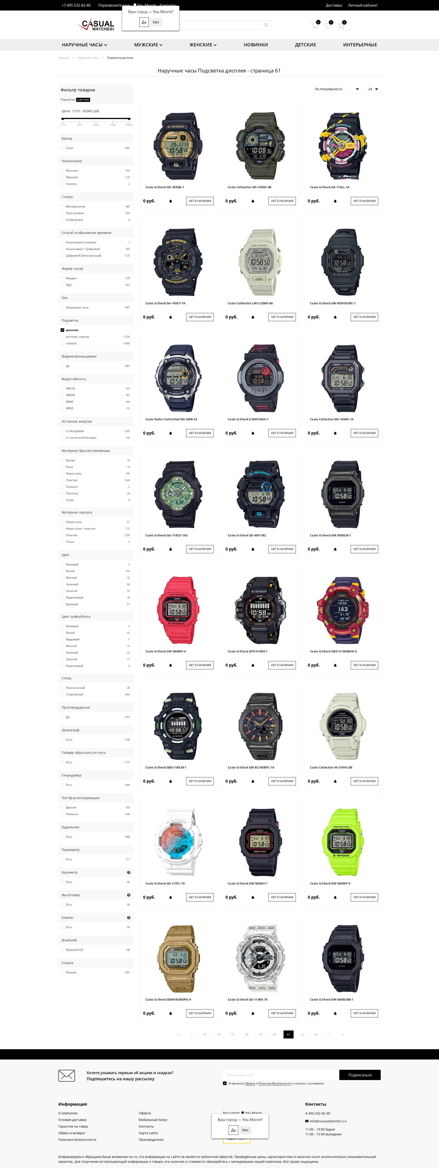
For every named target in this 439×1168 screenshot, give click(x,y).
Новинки (256, 45)
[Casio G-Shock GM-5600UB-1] (343, 494)
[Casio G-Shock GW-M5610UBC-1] (343, 262)
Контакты (168, 5)
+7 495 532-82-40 (76, 5)
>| (342, 1034)
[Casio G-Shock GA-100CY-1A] (178, 262)
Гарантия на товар (73, 1126)
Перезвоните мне (114, 5)
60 (274, 1034)
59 (260, 1034)
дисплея (83, 99)
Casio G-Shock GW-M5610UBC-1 (333, 303)
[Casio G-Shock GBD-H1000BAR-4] (343, 610)
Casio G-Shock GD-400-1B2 (247, 535)
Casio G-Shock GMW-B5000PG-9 (168, 999)
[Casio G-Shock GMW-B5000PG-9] (178, 958)
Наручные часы (82, 45)
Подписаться (360, 1075)
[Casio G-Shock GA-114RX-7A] (260, 958)
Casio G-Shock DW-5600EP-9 (330, 883)
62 (302, 1034)
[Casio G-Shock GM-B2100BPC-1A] (260, 726)
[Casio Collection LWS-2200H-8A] (260, 262)
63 (316, 1034)
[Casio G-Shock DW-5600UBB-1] (343, 958)
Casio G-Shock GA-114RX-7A (248, 999)
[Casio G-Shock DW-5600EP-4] (178, 610)
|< (178, 1034)
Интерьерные (360, 45)
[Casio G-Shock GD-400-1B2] (260, 494)
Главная (63, 58)
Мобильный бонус (153, 1120)
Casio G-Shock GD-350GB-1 (164, 187)
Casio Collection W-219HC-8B (331, 767)
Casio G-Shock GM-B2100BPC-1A (251, 767)
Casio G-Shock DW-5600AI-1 (248, 883)
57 (232, 1034)
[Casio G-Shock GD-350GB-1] (178, 146)
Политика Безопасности (274, 1083)
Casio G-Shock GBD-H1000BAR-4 (333, 651)
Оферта (250, 1083)
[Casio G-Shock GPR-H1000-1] (260, 610)
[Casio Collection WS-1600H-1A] (343, 378)
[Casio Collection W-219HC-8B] (343, 726)
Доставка (334, 5)
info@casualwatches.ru (327, 1121)
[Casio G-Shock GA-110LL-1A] (343, 146)
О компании (68, 1113)
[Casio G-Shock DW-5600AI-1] (260, 842)
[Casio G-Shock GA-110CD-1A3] (178, 494)
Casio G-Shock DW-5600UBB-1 (331, 999)
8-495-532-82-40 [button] (317, 1113)
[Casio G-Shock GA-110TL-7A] (178, 842)
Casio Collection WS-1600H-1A (332, 419)
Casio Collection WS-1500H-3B (249, 187)
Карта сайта (148, 1133)
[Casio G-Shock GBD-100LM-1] (178, 726)
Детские (305, 45)
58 (246, 1034)
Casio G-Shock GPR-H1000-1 (248, 651)
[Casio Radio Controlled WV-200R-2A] (178, 378)
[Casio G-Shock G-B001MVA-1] (260, 378)
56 (218, 1034)
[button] (363, 5)
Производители (151, 1139)
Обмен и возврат (71, 1133)
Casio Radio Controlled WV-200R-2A (171, 419)
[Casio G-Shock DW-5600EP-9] (343, 842)
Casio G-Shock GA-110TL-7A (165, 883)
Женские (201, 45)
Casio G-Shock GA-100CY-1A (165, 303)
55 (204, 1034)
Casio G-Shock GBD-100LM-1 (166, 767)
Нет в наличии (200, 201)
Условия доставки (72, 1120)
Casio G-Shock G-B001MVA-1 (248, 419)
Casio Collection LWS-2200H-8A (250, 303)
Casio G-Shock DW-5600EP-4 (165, 651)
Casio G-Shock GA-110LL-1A (330, 187)
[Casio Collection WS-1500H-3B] (260, 146)
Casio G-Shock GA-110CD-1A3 (166, 535)
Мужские (146, 45)
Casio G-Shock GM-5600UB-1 (330, 535)
